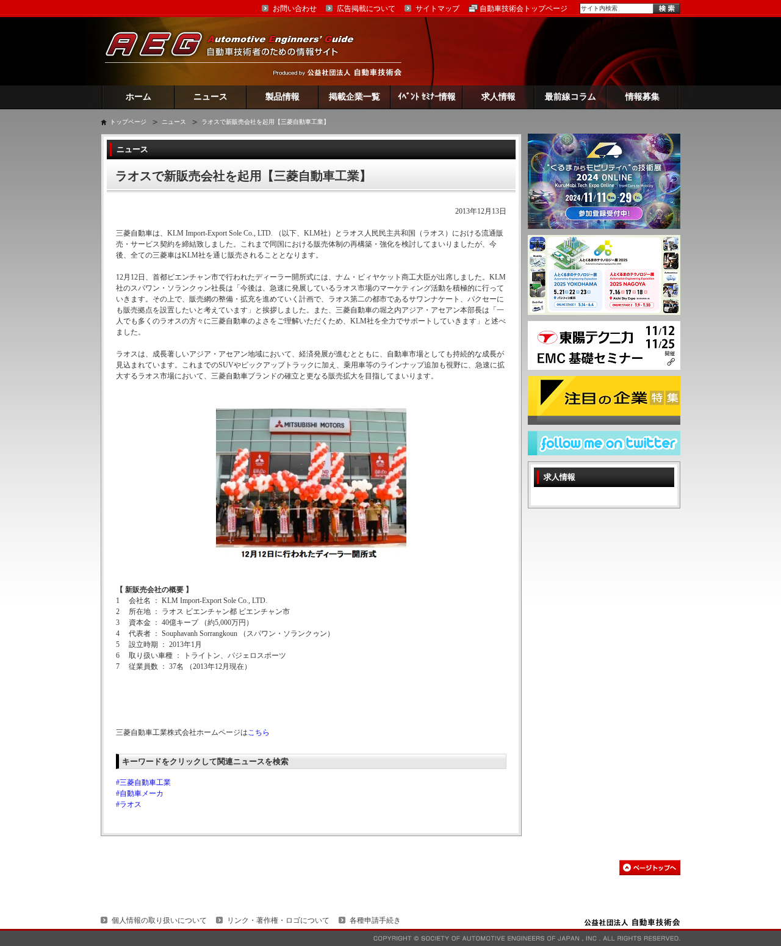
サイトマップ (437, 8)
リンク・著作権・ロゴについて (278, 920)
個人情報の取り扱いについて (159, 920)
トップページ (128, 121)
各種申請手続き (375, 920)
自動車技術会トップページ (523, 8)
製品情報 (282, 96)
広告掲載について (366, 8)
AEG (237, 51)
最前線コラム (570, 96)
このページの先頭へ (649, 867)
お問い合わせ (295, 8)
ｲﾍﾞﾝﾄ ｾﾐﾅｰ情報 (427, 96)
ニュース (210, 96)
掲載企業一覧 (354, 96)
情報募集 (642, 96)
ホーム (138, 96)
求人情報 (498, 96)
